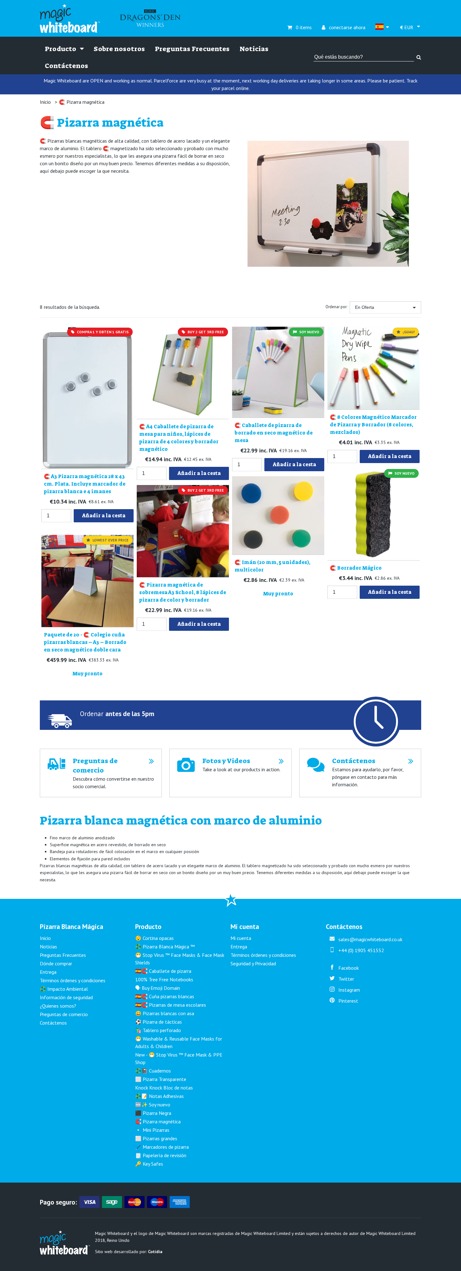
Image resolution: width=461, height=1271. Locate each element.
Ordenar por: (336, 306)
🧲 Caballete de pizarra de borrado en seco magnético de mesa (274, 433)
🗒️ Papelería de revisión (160, 1155)
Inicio (45, 102)
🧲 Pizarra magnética (81, 102)
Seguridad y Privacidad (253, 963)
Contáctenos (66, 65)
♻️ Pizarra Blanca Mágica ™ (165, 946)
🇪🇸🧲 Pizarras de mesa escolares (170, 1005)
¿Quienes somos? (58, 1006)
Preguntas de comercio (64, 1014)
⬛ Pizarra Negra (153, 1113)
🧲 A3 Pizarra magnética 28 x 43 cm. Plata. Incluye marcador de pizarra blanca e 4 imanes (84, 484)
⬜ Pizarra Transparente (160, 1079)
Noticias (254, 49)
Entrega (48, 972)
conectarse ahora (343, 27)
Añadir (103, 515)
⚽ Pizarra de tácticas (158, 1022)
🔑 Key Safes (149, 1164)
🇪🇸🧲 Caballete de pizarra (163, 971)
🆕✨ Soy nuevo (152, 1104)
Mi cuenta (240, 938)
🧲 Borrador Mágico (356, 568)
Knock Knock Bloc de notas (164, 1087)
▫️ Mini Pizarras (152, 1130)
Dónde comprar (56, 963)
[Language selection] (382, 28)
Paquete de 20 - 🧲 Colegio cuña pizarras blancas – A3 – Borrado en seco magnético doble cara (85, 642)
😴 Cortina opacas (154, 938)
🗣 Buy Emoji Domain (157, 988)
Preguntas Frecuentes (192, 49)
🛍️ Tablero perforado (158, 1030)
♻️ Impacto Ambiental (64, 989)
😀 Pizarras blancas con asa (164, 1013)
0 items (299, 27)
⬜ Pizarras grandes (156, 1138)
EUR (407, 27)
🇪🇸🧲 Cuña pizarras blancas (164, 996)
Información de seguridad (66, 997)
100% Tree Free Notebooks (164, 979)
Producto (61, 49)
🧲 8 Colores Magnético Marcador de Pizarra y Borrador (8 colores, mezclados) (373, 424)
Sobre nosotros (119, 49)
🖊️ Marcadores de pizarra (162, 1147)
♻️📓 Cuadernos (153, 1071)
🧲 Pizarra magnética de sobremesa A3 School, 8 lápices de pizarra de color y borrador (182, 592)
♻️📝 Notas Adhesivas (159, 1096)
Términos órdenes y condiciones (72, 980)
